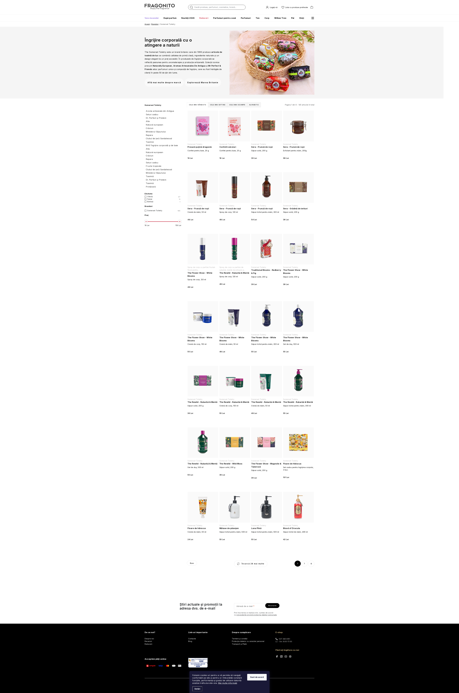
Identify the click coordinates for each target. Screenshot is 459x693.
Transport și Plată (239, 644)
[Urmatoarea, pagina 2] (304, 564)
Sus (192, 563)
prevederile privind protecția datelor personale (257, 615)
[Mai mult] (311, 18)
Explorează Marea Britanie (202, 82)
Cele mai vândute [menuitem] (197, 105)
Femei (163, 199)
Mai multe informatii (227, 683)
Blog (190, 641)
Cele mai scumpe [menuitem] (237, 105)
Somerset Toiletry (163, 211)
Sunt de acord (257, 677)
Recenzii (148, 641)
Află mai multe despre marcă (164, 82)
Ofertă (163, 197)
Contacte (192, 639)
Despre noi (149, 639)
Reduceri (148, 644)
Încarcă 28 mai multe (252, 564)
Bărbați (163, 202)
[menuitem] (153, 18)
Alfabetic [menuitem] (254, 105)
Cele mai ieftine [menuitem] (217, 105)
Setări (197, 689)
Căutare (191, 8)
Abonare (272, 606)
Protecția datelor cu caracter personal (248, 641)
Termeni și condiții (239, 639)
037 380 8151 (284, 639)
